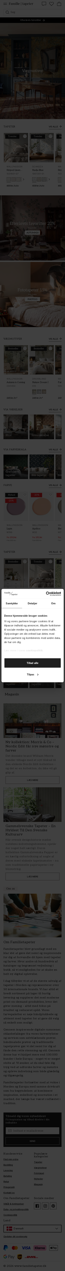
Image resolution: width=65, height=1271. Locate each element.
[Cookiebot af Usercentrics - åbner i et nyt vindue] (46, 593)
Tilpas (30, 674)
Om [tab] (53, 603)
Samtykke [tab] (12, 603)
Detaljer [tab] (32, 603)
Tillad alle (32, 662)
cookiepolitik (34, 650)
